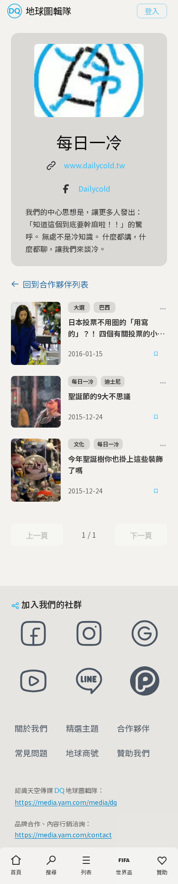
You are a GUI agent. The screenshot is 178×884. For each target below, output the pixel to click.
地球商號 (82, 753)
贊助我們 (133, 753)
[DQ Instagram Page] (89, 633)
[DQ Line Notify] (89, 681)
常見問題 (31, 753)
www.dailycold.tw (94, 165)
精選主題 (82, 728)
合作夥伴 (133, 728)
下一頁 (141, 535)
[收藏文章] (156, 354)
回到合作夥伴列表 (56, 284)
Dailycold (94, 188)
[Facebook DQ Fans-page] (33, 633)
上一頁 (37, 535)
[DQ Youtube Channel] (33, 681)
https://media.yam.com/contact (63, 834)
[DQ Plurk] (144, 681)
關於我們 (31, 728)
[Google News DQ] (144, 633)
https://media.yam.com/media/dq (66, 802)
